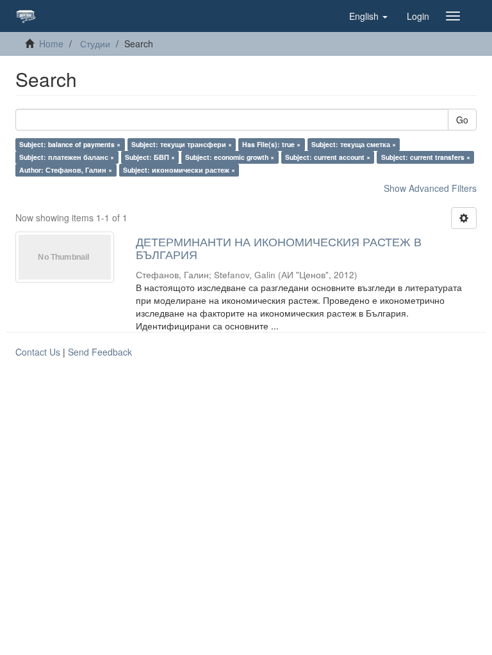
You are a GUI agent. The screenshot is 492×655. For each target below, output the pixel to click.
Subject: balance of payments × (69, 144)
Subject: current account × (327, 157)
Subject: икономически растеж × (179, 170)
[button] (368, 16)
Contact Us (37, 351)
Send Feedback (100, 351)
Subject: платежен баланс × (66, 157)
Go (462, 119)
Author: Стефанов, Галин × (65, 170)
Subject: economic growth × (229, 157)
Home (51, 43)
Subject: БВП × (150, 157)
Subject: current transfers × (425, 157)
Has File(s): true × (271, 144)
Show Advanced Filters (430, 188)
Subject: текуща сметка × (353, 144)
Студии (95, 43)
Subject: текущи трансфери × (181, 144)
